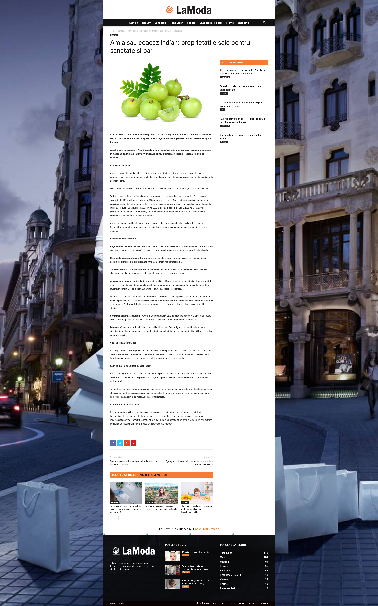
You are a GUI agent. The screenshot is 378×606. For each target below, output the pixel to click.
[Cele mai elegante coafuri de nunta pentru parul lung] (172, 584)
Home (112, 31)
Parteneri (224, 603)
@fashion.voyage (207, 529)
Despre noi (254, 603)
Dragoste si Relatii (211, 22)
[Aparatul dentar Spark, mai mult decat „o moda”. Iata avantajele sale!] (161, 493)
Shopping (243, 22)
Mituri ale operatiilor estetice (196, 552)
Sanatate (160, 22)
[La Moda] (189, 9)
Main (223, 109)
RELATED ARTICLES (124, 475)
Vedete (191, 22)
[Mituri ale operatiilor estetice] (172, 556)
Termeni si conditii (238, 603)
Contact (264, 603)
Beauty (146, 22)
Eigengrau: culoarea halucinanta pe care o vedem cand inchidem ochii (189, 463)
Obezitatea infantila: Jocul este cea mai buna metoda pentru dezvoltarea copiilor (196, 509)
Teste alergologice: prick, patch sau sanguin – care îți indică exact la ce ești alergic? (126, 509)
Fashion (133, 22)
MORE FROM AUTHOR (154, 475)
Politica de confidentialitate (206, 603)
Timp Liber (176, 22)
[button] (264, 23)
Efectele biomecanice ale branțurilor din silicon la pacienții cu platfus (133, 463)
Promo (230, 22)
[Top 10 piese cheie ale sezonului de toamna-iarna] (172, 570)
